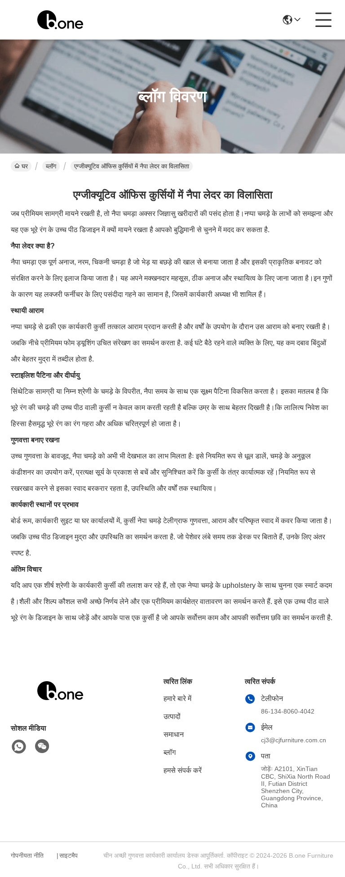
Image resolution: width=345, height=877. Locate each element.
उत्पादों (172, 716)
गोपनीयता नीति (27, 855)
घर (25, 166)
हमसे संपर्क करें (183, 770)
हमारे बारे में (177, 698)
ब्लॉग (51, 166)
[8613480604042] (19, 746)
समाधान (174, 734)
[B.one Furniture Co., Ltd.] (60, 19)
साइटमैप (68, 855)
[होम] (60, 701)
